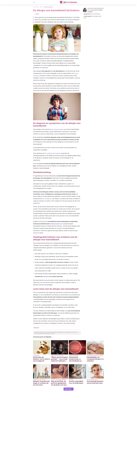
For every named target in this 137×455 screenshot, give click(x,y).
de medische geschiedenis (52, 153)
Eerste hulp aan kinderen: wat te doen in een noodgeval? (41, 359)
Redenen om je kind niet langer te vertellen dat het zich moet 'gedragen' (41, 383)
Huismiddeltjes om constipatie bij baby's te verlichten (95, 359)
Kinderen (71, 379)
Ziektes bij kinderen (48, 6)
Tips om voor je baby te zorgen (95, 355)
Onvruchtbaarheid (74, 355)
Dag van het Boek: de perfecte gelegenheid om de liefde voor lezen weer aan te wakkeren (59, 383)
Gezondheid (36, 6)
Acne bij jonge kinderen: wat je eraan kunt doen (95, 382)
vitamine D (46, 276)
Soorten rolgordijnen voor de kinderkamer (76, 382)
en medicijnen (47, 198)
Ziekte (41, 6)
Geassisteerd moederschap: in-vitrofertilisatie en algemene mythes (75, 359)
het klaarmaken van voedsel (59, 223)
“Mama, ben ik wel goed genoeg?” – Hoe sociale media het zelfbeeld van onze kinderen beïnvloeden (59, 359)
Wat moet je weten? (92, 379)
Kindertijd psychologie (57, 355)
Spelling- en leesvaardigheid (58, 379)
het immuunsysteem (58, 129)
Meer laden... (68, 389)
